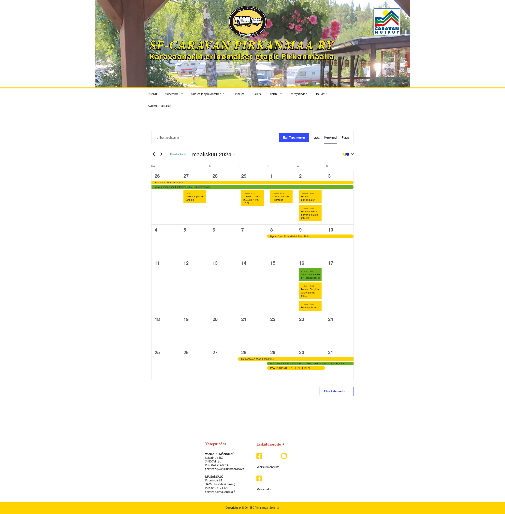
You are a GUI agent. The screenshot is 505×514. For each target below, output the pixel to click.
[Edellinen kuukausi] (153, 154)
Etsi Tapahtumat (294, 137)
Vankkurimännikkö (268, 467)
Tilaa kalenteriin (334, 391)
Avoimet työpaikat (159, 106)
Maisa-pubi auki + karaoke (281, 198)
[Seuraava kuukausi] (161, 154)
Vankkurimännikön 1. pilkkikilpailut (310, 276)
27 (186, 175)
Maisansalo (263, 489)
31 (330, 352)
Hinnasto (239, 94)
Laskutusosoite (268, 444)
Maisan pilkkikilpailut (308, 198)
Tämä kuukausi (178, 154)
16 (301, 262)
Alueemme (172, 94)
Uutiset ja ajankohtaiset (206, 94)
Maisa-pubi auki (309, 307)
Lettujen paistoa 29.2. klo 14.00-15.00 (252, 199)
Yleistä (273, 94)
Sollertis (274, 507)
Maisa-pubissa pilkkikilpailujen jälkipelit (309, 214)
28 (215, 175)
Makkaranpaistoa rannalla (195, 198)
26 (157, 175)
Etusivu (152, 94)
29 (243, 175)
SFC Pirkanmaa (259, 507)
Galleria (257, 94)
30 (301, 352)
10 (330, 229)
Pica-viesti (321, 94)
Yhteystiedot (298, 94)
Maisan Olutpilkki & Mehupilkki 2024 (310, 292)
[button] (347, 154)
